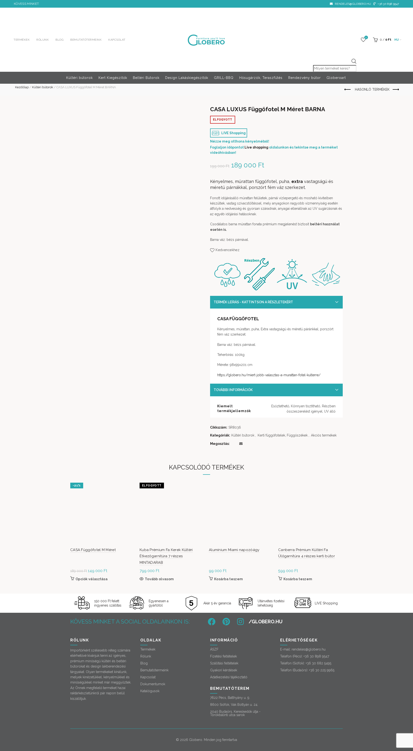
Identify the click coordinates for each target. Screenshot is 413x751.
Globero (195, 740)
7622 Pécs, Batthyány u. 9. (230, 698)
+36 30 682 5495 (318, 663)
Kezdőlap (22, 87)
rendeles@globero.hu (352, 4)
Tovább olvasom (159, 579)
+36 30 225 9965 (321, 670)
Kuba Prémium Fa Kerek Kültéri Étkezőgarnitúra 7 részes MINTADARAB (166, 556)
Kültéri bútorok (79, 78)
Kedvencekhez (227, 250)
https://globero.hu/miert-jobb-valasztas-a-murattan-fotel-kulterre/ (269, 375)
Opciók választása (92, 579)
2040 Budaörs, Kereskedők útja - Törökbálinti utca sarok (235, 713)
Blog (59, 39)
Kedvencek (366, 37)
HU (396, 39)
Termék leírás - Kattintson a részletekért (253, 302)
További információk (233, 390)
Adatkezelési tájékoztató (228, 677)
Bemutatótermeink (86, 39)
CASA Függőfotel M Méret (93, 550)
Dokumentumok (152, 684)
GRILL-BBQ (224, 78)
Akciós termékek (324, 435)
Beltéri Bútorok (146, 78)
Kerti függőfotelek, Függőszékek (283, 435)
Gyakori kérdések (223, 670)
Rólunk (42, 39)
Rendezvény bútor (304, 78)
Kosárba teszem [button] (228, 579)
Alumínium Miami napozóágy (234, 550)
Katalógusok (149, 691)
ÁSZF (214, 649)
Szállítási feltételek (224, 663)
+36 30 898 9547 (388, 4)
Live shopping (256, 147)
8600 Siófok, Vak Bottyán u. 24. (234, 705)
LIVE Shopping (233, 133)
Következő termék (396, 89)
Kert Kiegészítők (112, 78)
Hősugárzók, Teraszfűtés (261, 78)
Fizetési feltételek (223, 656)
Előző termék (348, 89)
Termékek (22, 39)
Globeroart (336, 78)
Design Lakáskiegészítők (186, 78)
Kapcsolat (116, 39)
